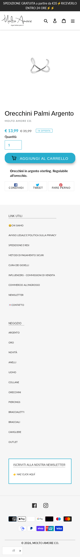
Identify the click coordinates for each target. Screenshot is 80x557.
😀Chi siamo (16, 225)
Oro (11, 342)
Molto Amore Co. (45, 543)
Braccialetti (16, 412)
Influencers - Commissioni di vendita (32, 275)
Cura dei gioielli (19, 265)
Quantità (10, 137)
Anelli (12, 362)
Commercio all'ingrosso (24, 284)
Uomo (12, 372)
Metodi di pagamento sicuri (26, 255)
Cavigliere (15, 432)
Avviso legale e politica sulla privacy (32, 235)
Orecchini (15, 392)
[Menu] (72, 20)
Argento (14, 332)
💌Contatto (16, 304)
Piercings (14, 402)
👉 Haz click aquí (24, 474)
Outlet (13, 442)
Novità (13, 352)
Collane (14, 382)
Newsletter (16, 294)
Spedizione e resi (19, 245)
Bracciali (14, 422)
